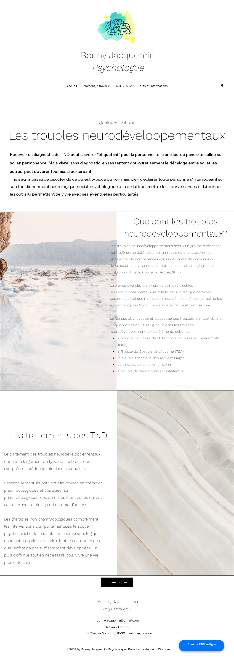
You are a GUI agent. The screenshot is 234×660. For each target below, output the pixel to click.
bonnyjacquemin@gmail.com (117, 620)
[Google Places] (222, 86)
